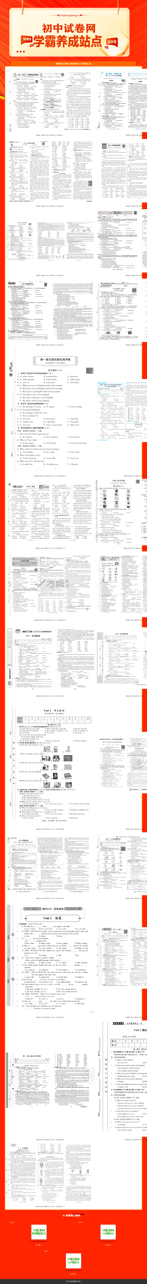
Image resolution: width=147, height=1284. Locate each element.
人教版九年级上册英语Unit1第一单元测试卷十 (49, 1139)
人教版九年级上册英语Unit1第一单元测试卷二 (49, 696)
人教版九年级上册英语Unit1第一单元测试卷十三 (50, 548)
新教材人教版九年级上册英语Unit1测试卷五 (50, 275)
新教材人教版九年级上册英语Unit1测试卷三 (50, 206)
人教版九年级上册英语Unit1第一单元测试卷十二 (50, 1206)
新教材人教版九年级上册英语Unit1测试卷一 (50, 135)
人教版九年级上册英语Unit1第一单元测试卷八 (49, 1017)
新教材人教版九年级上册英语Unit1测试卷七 (50, 345)
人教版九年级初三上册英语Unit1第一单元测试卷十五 (50, 476)
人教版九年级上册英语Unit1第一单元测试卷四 (49, 829)
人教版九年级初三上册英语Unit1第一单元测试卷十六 (50, 620)
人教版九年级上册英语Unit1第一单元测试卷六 (49, 898)
